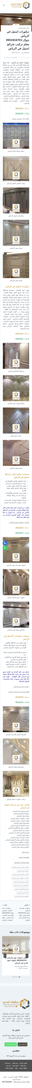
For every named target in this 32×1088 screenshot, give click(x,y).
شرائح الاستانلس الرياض (21, 889)
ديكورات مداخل (17, 119)
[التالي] (5, 956)
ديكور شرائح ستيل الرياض (21, 882)
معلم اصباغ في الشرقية (21, 862)
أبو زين (23, 52)
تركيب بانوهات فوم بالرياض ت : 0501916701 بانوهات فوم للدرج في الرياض (16, 960)
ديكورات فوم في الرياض (21, 686)
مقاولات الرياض (23, 1068)
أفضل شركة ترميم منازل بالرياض (18, 692)
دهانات (16, 1068)
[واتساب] (5, 548)
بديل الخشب (15, 1063)
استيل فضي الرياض (22, 871)
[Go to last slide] (27, 956)
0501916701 (19, 113)
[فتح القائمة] (3, 5)
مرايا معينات (23, 1065)
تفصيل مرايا (25, 312)
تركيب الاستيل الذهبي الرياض (20, 874)
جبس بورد (8, 1065)
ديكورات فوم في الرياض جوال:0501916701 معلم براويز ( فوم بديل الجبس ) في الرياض (24, 912)
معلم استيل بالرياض (22, 892)
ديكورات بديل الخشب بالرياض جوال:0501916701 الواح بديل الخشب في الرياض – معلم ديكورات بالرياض (8, 912)
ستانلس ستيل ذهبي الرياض (20, 885)
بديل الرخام (25, 852)
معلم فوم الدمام (23, 857)
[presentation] (16, 945)
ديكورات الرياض (22, 28)
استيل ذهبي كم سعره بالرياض (20, 867)
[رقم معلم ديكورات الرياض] (5, 543)
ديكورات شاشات (9, 1068)
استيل (27, 28)
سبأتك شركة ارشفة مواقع (22, 1082)
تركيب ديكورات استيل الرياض (20, 878)
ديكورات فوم (15, 1065)
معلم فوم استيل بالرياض (21, 896)
